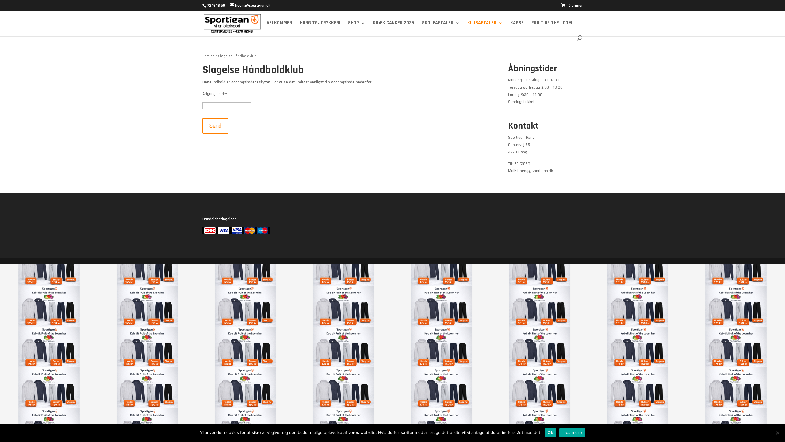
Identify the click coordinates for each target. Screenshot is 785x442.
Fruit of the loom (551, 23)
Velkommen (279, 23)
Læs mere (572, 432)
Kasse (517, 23)
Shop (353, 23)
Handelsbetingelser (219, 219)
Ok (550, 432)
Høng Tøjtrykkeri (320, 23)
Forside (208, 56)
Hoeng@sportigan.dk (535, 171)
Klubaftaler (481, 23)
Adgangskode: (214, 94)
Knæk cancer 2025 (393, 23)
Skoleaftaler (438, 23)
